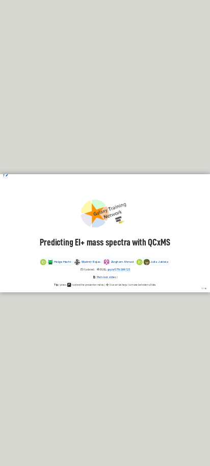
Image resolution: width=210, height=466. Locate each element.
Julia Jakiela (159, 261)
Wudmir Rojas (91, 261)
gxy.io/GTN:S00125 (119, 269)
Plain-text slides (106, 277)
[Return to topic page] (4, 176)
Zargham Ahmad (122, 261)
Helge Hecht (62, 261)
